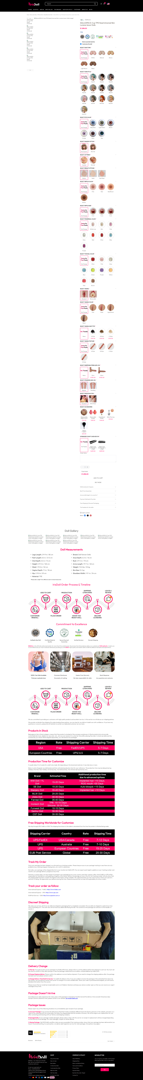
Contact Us (75, 1075)
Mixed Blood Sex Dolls (48, 14)
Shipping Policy (76, 1061)
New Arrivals (53, 1061)
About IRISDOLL (76, 1058)
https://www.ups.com (52, 892)
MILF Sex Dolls (53, 1073)
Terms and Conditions (78, 1065)
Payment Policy (76, 1070)
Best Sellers (53, 1063)
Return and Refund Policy (78, 1063)
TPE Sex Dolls (40, 14)
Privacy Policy (76, 1068)
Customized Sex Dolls (55, 1068)
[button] (30, 18)
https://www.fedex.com (54, 889)
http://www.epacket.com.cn (51, 895)
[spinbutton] (85, 467)
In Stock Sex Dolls (54, 1065)
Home (28, 14)
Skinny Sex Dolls (33, 14)
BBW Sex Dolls (53, 1070)
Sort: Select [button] (110, 1041)
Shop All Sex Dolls (54, 1058)
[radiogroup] (37, 1032)
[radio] (98, 42)
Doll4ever (88, 20)
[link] (28, 14)
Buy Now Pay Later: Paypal (79, 1073)
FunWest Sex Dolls (54, 1075)
